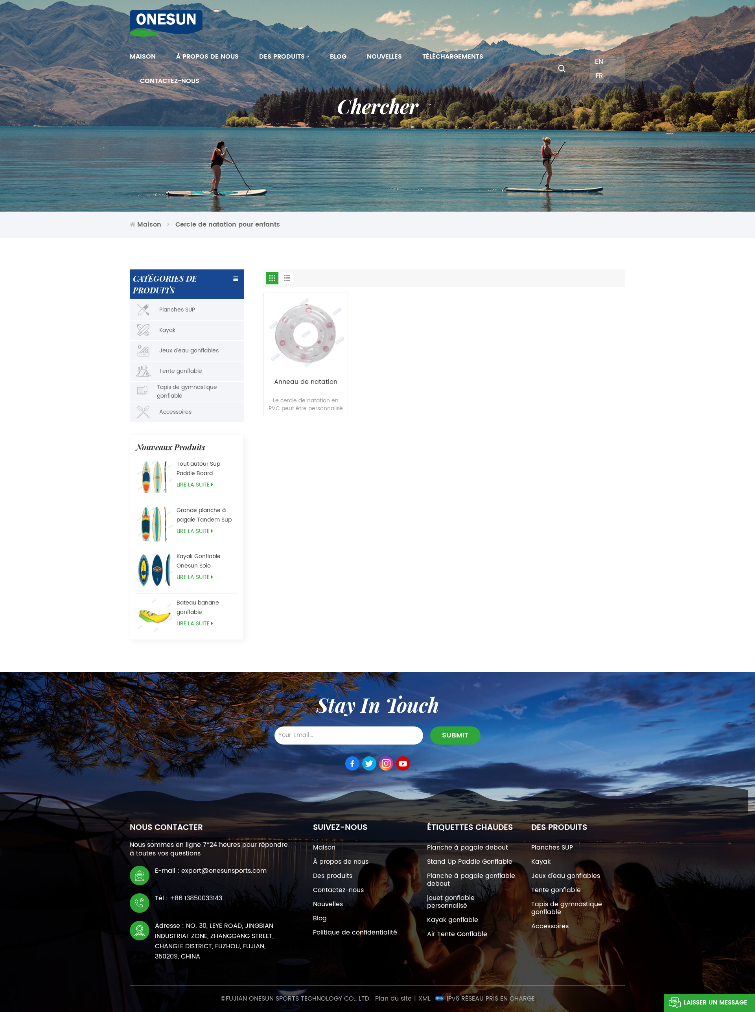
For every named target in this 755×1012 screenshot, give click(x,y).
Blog (338, 57)
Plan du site (393, 999)
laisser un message (715, 1003)
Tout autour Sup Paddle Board (198, 468)
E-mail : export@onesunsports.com (211, 871)
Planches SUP (177, 309)
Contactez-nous (169, 81)
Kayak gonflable (452, 920)
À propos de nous (207, 57)
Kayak (167, 330)
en (599, 61)
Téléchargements (452, 57)
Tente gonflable (180, 371)
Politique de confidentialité (355, 932)
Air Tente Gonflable (457, 934)
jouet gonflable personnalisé (451, 902)
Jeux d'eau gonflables (189, 350)
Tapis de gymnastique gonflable (187, 391)
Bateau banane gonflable (198, 607)
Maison (143, 57)
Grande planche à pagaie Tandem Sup (204, 515)
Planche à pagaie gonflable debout (471, 880)
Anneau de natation (305, 382)
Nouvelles (384, 57)
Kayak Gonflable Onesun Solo (199, 561)
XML (424, 999)
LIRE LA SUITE (193, 484)
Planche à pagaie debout (467, 847)
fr (599, 75)
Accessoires (175, 412)
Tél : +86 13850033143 (188, 898)
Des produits (282, 57)
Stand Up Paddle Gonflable (469, 862)
